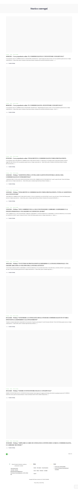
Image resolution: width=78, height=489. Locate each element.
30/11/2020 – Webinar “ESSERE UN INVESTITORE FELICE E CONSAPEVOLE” (29, 390)
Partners (41, 470)
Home (35, 467)
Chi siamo (39, 467)
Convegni (7, 54)
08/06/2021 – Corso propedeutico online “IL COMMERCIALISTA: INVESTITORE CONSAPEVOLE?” (34, 105)
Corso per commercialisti (60, 466)
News (38, 470)
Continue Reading (11, 63)
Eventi (11, 54)
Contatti (45, 470)
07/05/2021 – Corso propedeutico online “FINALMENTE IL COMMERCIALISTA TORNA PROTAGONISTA (36, 158)
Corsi (35, 470)
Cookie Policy (41, 482)
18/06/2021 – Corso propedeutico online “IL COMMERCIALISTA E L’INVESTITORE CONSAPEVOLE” (35, 56)
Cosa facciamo (45, 467)
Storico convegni (15, 54)
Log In (35, 473)
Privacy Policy (36, 482)
